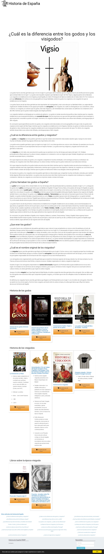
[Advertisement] (52, 18)
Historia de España (24, 3)
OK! (97, 552)
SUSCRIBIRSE (81, 548)
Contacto (11, 543)
